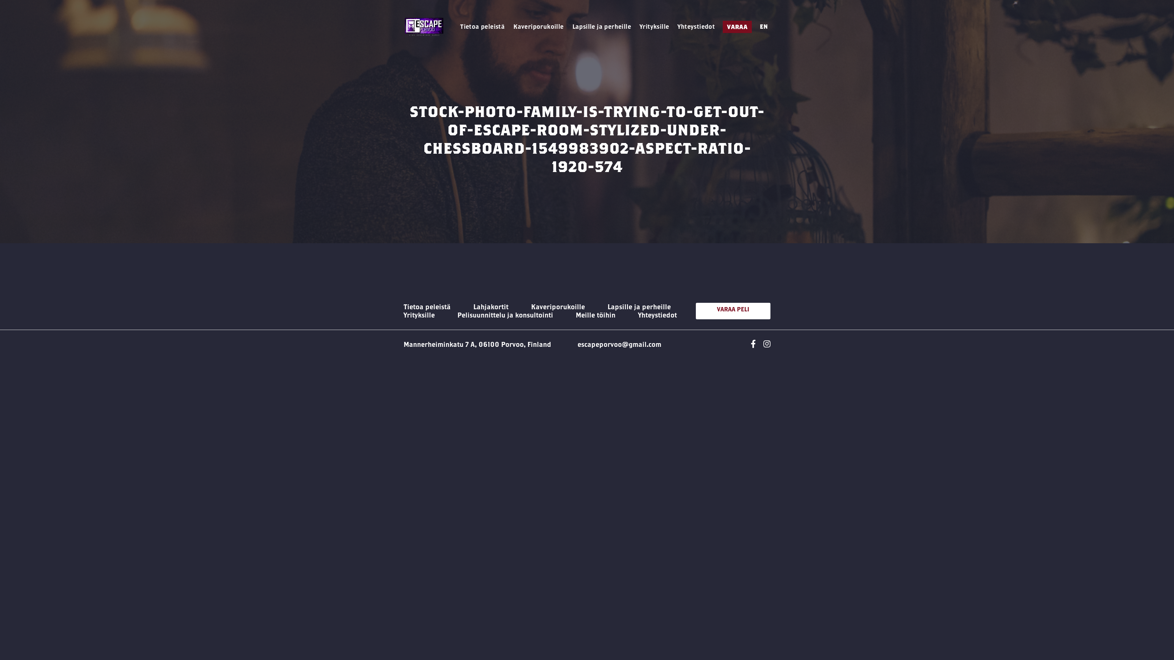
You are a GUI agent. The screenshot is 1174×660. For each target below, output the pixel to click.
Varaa (737, 26)
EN (764, 26)
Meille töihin (595, 315)
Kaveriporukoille (538, 26)
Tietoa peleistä (482, 26)
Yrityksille (654, 26)
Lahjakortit (490, 307)
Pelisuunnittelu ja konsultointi (505, 315)
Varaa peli (733, 309)
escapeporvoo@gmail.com (619, 344)
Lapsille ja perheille (601, 26)
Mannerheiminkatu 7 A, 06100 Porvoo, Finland (477, 344)
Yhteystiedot (696, 26)
